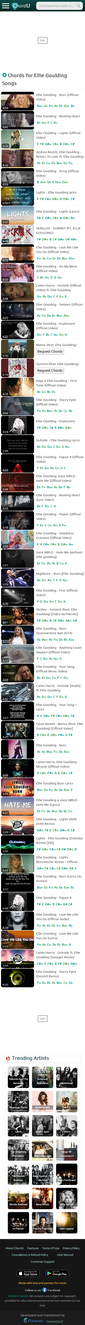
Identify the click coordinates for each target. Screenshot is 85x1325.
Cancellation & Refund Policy (30, 1254)
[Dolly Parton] (67, 1198)
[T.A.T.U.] (67, 1101)
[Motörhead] (67, 1077)
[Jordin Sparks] (43, 1101)
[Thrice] (67, 1125)
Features (33, 1248)
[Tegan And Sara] (43, 1150)
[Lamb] (18, 1125)
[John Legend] (67, 1222)
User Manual (65, 1254)
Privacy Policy (71, 1248)
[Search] (78, 6)
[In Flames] (18, 1222)
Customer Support (42, 1261)
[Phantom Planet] (18, 1101)
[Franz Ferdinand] (67, 1174)
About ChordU (15, 1248)
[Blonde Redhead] (18, 1198)
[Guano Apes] (43, 1125)
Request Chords (50, 351)
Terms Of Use (50, 1248)
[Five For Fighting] (43, 1222)
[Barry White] (43, 1198)
